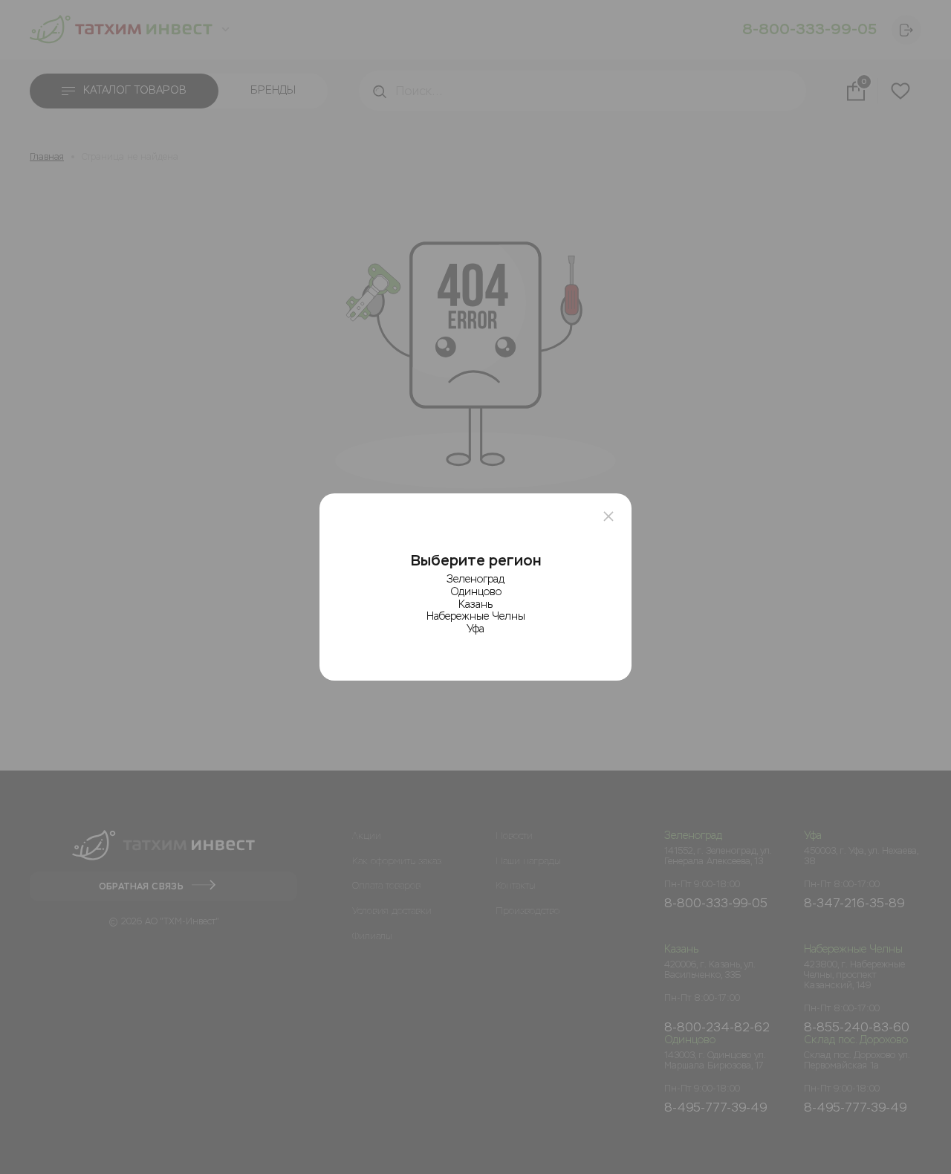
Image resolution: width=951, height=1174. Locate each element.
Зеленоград (475, 579)
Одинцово (476, 592)
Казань (475, 604)
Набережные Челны (475, 616)
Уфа (475, 629)
